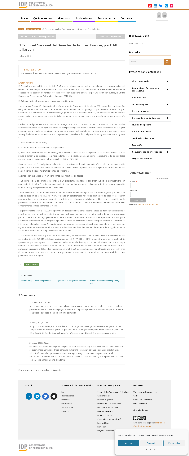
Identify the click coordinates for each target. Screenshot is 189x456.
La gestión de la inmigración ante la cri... (71, 280)
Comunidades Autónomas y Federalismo (150, 89)
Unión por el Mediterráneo (107, 407)
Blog (34, 36)
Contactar (127, 18)
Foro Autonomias (140, 403)
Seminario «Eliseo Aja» (143, 138)
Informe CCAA (102, 423)
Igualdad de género (141, 124)
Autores (24, 36)
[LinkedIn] (155, 5)
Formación (137, 145)
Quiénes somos (42, 18)
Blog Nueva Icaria (33, 29)
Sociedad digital (150, 104)
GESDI (135, 396)
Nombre (133, 190)
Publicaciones (83, 18)
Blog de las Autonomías (142, 400)
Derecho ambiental (141, 131)
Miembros (64, 18)
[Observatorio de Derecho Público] (35, 8)
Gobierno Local (139, 97)
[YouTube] (150, 5)
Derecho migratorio (141, 111)
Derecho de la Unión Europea (150, 118)
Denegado (151, 443)
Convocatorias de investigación (150, 152)
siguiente (117, 36)
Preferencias (174, 443)
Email (133, 181)
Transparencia (106, 18)
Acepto (128, 443)
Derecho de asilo (31, 264)
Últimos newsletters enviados (144, 392)
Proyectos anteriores (142, 158)
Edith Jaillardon (47, 36)
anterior (103, 36)
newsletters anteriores (148, 204)
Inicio (24, 18)
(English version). (25, 82)
